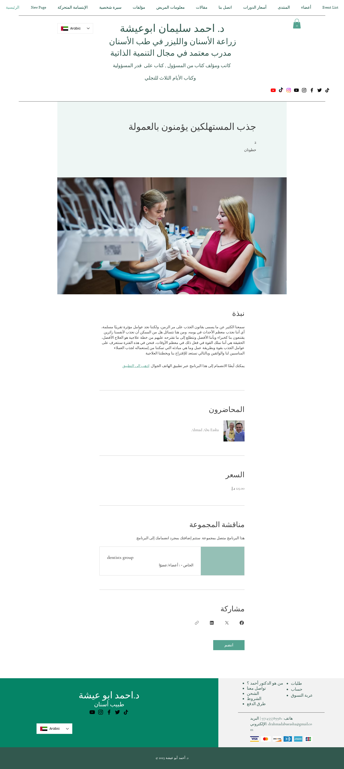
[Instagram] (289, 90)
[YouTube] (296, 90)
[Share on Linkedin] (212, 623)
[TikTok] (281, 90)
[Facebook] (312, 90)
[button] (297, 24)
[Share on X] (227, 623)
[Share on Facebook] (242, 623)
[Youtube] (273, 90)
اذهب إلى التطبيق (135, 366)
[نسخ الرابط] (197, 623)
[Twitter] (319, 90)
